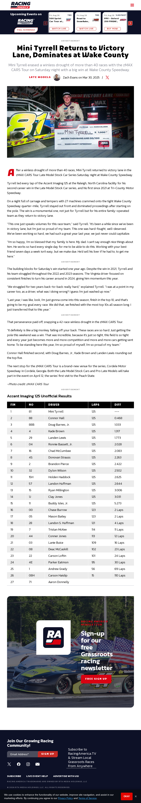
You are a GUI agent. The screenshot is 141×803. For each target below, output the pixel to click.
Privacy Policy (65, 798)
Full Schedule (26, 30)
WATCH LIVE (59, 29)
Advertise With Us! (66, 776)
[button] (130, 23)
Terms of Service (87, 798)
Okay (127, 796)
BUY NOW (112, 29)
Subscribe (14, 776)
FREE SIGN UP (96, 679)
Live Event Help (37, 776)
